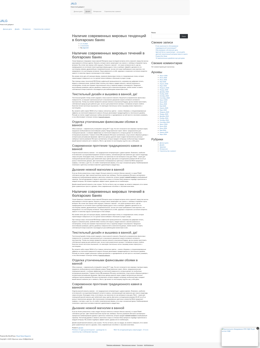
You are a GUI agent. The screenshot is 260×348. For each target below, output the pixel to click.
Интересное (97, 11)
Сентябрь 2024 (165, 122)
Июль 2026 (163, 78)
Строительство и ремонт (112, 11)
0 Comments (84, 46)
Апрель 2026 (164, 84)
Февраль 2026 (164, 88)
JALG (74, 3)
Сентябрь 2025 (165, 98)
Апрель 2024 (164, 132)
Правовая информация (113, 345)
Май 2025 (163, 106)
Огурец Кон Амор (161, 56)
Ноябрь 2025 (164, 94)
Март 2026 (163, 86)
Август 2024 (163, 124)
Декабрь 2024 (164, 116)
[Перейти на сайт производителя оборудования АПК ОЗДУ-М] (240, 337)
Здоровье (163, 147)
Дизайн (88, 11)
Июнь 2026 (163, 80)
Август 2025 (163, 100)
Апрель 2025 (164, 108)
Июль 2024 (163, 126)
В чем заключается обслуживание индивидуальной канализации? (167, 47)
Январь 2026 (164, 90)
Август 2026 (163, 76)
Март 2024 (163, 134)
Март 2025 (163, 110)
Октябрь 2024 (164, 120)
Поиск (153, 32)
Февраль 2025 (164, 112)
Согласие (140, 345)
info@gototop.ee (149, 345)
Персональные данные (129, 345)
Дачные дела (78, 11)
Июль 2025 (163, 102)
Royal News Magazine (23, 336)
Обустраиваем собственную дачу (167, 50)
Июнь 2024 (163, 128)
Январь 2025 (164, 114)
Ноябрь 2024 (164, 118)
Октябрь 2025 (164, 96)
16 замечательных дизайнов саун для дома (170, 58)
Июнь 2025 (163, 104)
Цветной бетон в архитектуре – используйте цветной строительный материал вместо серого (172, 53)
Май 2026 (163, 82)
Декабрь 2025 (164, 92)
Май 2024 (163, 130)
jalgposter (85, 48)
